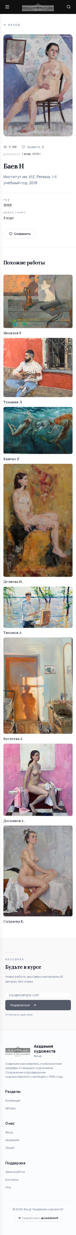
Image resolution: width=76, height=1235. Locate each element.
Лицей (9, 1148)
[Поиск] (69, 7)
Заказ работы (15, 1172)
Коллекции (12, 1100)
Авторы (10, 1108)
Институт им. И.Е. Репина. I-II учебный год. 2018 (30, 179)
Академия (12, 1140)
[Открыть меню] (7, 7)
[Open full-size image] (38, 85)
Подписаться (20, 1005)
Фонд (9, 1132)
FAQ (8, 1187)
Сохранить (22, 234)
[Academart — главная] (38, 7)
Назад (14, 25)
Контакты (12, 1180)
